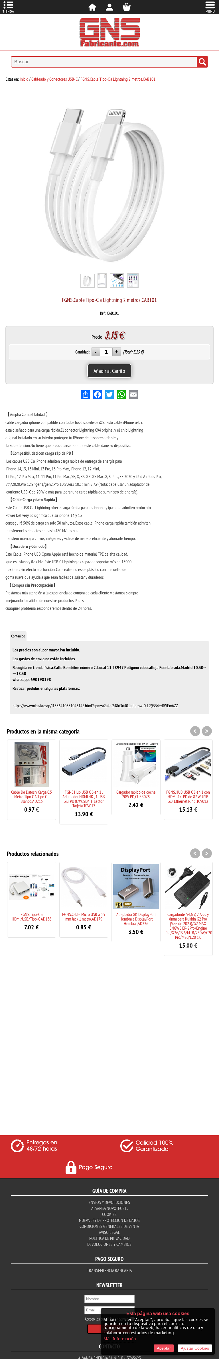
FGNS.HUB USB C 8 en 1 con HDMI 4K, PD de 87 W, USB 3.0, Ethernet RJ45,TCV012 (188, 796)
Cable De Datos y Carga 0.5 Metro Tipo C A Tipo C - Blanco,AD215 (31, 796)
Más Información (120, 1338)
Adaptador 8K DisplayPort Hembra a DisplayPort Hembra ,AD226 (136, 918)
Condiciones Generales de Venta (109, 1226)
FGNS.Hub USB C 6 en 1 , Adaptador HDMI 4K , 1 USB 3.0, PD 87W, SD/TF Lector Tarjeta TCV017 (83, 799)
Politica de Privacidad (109, 1238)
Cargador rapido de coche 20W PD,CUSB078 (136, 794)
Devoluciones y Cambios (109, 1244)
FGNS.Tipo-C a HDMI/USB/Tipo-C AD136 (31, 916)
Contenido (18, 636)
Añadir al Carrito (109, 370)
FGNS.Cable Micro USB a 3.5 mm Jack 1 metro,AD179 (83, 916)
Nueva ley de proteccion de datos (109, 1220)
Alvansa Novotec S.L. (109, 1208)
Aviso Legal (109, 1232)
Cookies (109, 1214)
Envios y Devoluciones (109, 1202)
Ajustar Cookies (195, 1348)
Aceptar (164, 1348)
